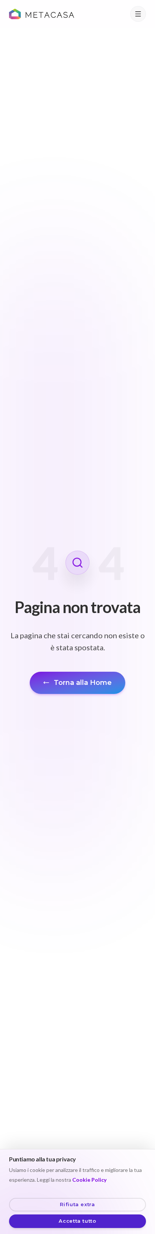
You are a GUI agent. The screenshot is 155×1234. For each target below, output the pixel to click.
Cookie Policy (89, 1179)
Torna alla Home (83, 682)
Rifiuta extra (77, 1204)
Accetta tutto (77, 1221)
